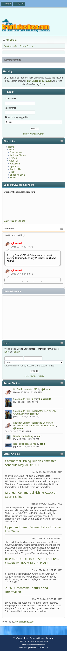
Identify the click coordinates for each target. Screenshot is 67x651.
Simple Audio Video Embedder (33, 644)
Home (11, 146)
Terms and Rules (37, 638)
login (6, 351)
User (6, 343)
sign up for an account (39, 80)
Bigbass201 (45, 399)
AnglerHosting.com (24, 621)
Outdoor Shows (18, 155)
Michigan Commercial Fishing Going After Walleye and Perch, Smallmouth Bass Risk (33, 424)
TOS (13, 172)
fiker (38, 436)
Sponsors (14, 166)
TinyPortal (17, 638)
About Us (13, 160)
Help (26, 638)
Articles (13, 158)
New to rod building (23, 436)
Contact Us (15, 169)
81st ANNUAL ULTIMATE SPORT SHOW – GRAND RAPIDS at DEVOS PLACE (32, 561)
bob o (42, 443)
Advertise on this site (14, 220)
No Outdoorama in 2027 (25, 389)
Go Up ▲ (50, 638)
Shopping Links (17, 174)
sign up (16, 351)
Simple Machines (41, 641)
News (12, 149)
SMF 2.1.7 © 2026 (26, 641)
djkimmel (16, 243)
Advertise (15, 163)
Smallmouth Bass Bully (24, 399)
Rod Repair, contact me (24, 443)
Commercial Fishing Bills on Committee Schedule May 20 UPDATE (30, 463)
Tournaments (16, 152)
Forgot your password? (33, 376)
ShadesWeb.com (41, 647)
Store (13, 177)
